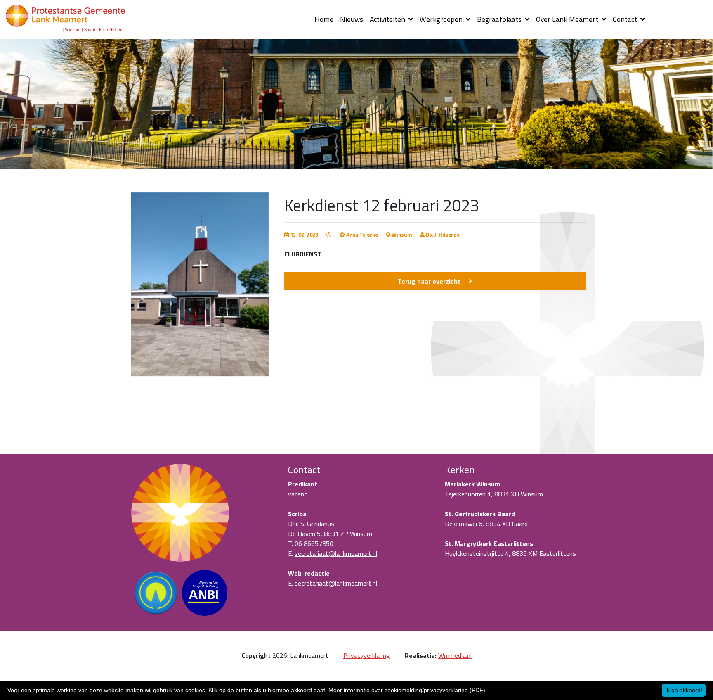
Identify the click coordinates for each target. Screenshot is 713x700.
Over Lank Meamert (568, 19)
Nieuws (351, 19)
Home (323, 19)
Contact (626, 19)
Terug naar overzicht (429, 281)
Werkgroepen (442, 19)
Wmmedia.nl (455, 655)
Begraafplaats (500, 19)
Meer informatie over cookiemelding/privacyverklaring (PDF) (406, 690)
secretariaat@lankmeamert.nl (336, 553)
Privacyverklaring (366, 655)
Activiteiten (388, 19)
